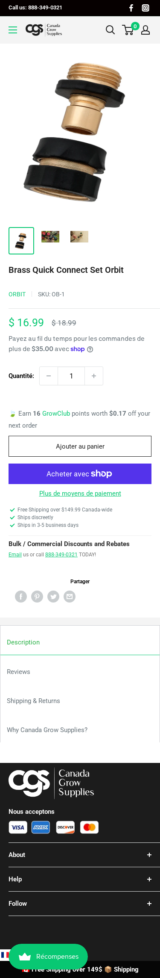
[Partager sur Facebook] (21, 596)
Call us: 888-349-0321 (35, 7)
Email (15, 555)
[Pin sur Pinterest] (37, 596)
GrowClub (57, 413)
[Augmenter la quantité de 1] (94, 376)
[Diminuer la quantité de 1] (49, 376)
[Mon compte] (145, 30)
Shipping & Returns (33, 701)
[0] (128, 30)
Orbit (17, 294)
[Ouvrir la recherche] (110, 30)
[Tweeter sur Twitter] (53, 596)
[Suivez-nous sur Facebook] (131, 8)
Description (23, 642)
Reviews (18, 672)
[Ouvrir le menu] (13, 30)
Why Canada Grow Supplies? (47, 730)
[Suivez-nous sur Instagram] (145, 8)
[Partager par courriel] (70, 596)
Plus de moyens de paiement (80, 493)
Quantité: (21, 376)
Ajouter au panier (80, 446)
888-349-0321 (61, 555)
